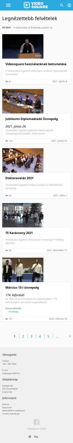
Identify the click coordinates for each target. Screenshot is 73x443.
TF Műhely (13, 311)
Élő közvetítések (10, 388)
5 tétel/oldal (20, 27)
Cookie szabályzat (10, 413)
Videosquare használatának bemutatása (35, 64)
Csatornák (7, 391)
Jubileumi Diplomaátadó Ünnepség (31, 119)
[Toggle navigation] (8, 5)
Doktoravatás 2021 (19, 178)
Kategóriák (7, 385)
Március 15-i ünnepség (22, 287)
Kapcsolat (7, 407)
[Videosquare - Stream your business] (36, 5)
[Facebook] (36, 422)
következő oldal (56, 336)
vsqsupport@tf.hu (11, 373)
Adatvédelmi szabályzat (13, 410)
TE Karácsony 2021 (19, 233)
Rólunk (5, 404)
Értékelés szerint (40, 27)
